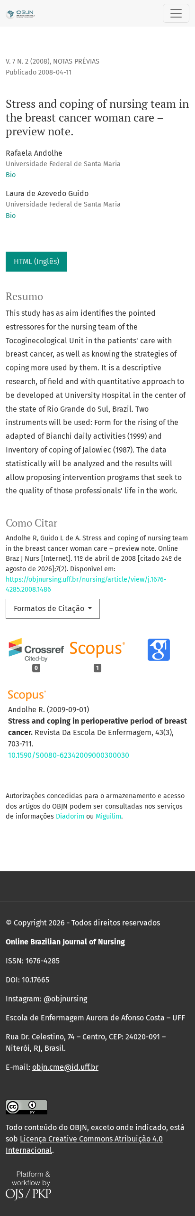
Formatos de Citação (50, 608)
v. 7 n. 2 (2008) (28, 61)
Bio (11, 175)
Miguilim (108, 816)
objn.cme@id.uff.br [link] (65, 1067)
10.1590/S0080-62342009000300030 (68, 755)
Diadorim (70, 816)
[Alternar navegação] (176, 13)
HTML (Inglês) (36, 261)
